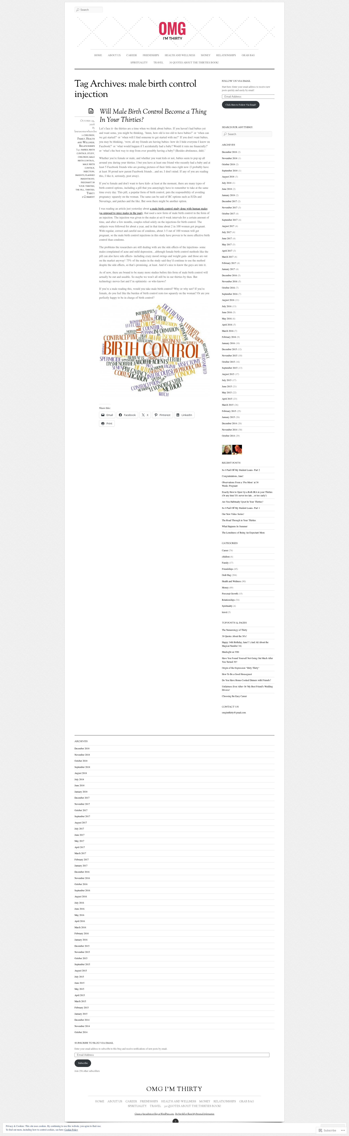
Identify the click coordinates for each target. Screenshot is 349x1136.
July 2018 (226, 182)
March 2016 (227, 330)
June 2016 (227, 312)
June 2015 (227, 386)
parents (79, 175)
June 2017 (227, 238)
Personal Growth (230, 593)
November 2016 (229, 281)
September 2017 (230, 219)
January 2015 (228, 417)
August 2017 (228, 226)
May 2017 (227, 244)
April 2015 (227, 398)
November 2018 (229, 158)
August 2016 (228, 299)
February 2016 (229, 336)
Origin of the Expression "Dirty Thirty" (240, 667)
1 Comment (88, 197)
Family (81, 139)
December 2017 (229, 201)
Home (98, 55)
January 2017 (228, 269)
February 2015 (229, 411)
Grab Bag (248, 55)
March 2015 (227, 404)
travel (224, 612)
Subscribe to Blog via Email (94, 1043)
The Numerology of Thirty (234, 629)
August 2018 (228, 176)
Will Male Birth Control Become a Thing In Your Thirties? (153, 116)
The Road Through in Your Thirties (239, 520)
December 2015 (229, 349)
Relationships (226, 55)
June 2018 (227, 188)
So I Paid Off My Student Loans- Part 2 (241, 469)
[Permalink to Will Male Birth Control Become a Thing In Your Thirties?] (92, 110)
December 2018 (229, 151)
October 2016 (228, 287)
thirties (89, 190)
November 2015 (229, 355)
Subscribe (83, 1063)
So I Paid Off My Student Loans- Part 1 (241, 507)
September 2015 (230, 367)
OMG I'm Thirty (174, 1089)
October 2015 (228, 361)
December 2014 (229, 423)
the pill (80, 190)
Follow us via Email (236, 81)
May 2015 (227, 392)
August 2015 (228, 374)
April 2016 (227, 324)
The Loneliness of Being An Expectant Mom (243, 532)
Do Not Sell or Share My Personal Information (194, 1114)
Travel (158, 62)
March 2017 (227, 256)
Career (131, 55)
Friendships (151, 55)
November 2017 (229, 207)
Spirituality (139, 62)
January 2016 (228, 343)
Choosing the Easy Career (234, 696)
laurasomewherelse (86, 131)
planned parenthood (88, 177)
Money (205, 55)
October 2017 (228, 213)
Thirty (91, 193)
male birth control (86, 159)
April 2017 (227, 250)
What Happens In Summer (234, 526)
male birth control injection (89, 168)
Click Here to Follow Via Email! (241, 104)
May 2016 (227, 318)
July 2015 (226, 380)
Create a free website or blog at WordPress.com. (154, 1114)
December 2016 (229, 275)
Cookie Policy (71, 1129)
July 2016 (226, 306)
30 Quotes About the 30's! (234, 636)
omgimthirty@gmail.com (234, 712)
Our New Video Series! (233, 514)
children (89, 135)
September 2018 (230, 170)
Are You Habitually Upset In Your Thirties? (242, 501)
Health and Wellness (180, 55)
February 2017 (229, 263)
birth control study (86, 151)
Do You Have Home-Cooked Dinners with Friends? (246, 680)
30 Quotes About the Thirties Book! (194, 62)
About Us (114, 55)
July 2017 (226, 232)
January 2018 (228, 195)
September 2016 (230, 293)
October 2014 (228, 435)
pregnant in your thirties (87, 184)
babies (84, 150)
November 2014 (229, 429)
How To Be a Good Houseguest (237, 674)
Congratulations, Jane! (232, 476)
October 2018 (228, 164)
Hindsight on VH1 (230, 651)
